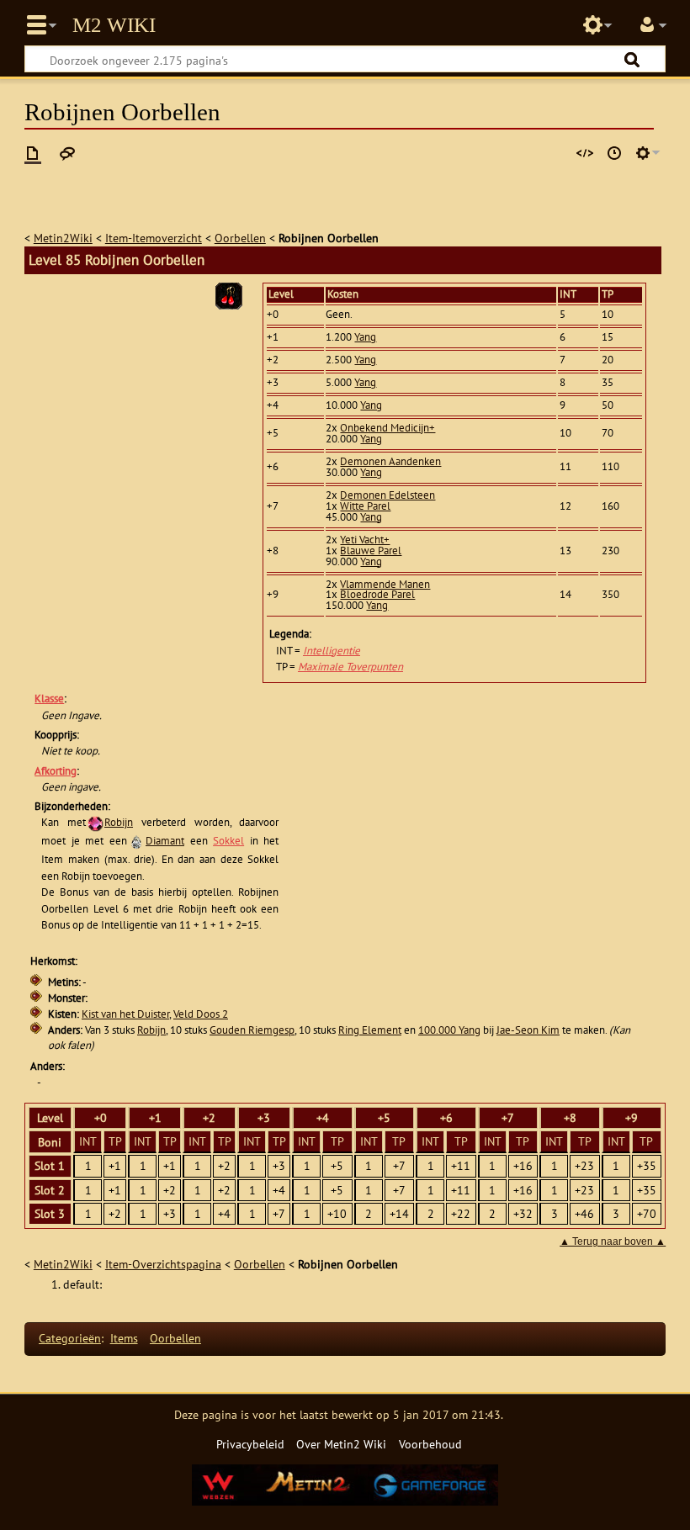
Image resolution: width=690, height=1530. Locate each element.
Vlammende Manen (385, 584)
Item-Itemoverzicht (153, 238)
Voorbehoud (430, 1444)
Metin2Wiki (63, 238)
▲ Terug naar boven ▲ (613, 1241)
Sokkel (228, 841)
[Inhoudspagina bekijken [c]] (32, 153)
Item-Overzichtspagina (163, 1264)
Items (124, 1338)
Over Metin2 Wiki (341, 1444)
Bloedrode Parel (377, 594)
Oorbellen (240, 238)
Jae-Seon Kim (528, 1030)
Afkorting (55, 771)
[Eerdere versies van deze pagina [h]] (614, 153)
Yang (365, 337)
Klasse (49, 698)
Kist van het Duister (125, 1014)
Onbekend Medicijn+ (387, 428)
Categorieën (70, 1338)
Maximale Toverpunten (350, 666)
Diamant (165, 841)
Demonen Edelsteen (387, 495)
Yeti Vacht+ (365, 539)
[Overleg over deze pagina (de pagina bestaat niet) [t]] (67, 153)
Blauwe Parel (370, 550)
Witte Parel (365, 506)
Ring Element (369, 1030)
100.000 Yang (449, 1030)
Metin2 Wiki (114, 25)
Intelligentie (331, 650)
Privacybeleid (250, 1444)
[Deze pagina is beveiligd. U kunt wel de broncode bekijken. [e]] (584, 153)
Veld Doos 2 (200, 1014)
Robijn (118, 822)
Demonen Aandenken (390, 461)
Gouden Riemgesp (252, 1030)
